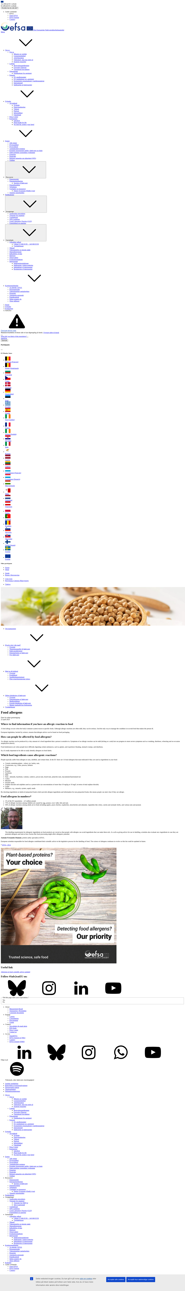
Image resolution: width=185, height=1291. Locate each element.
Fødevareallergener (15, 651)
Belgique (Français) (11, 362)
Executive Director (20, 67)
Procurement (13, 1020)
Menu (3, 32)
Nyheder (17, 105)
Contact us (13, 1032)
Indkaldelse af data (15, 254)
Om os (11, 52)
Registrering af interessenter (23, 269)
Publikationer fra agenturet (23, 73)
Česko (7, 381)
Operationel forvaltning (21, 69)
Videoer (16, 109)
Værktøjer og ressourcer (17, 189)
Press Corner (13, 117)
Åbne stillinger (14, 301)
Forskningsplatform (16, 259)
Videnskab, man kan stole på (23, 60)
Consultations (14, 1018)
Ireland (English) (10, 434)
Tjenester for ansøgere (16, 215)
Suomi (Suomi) (10, 545)
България (8, 375)
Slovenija (8, 532)
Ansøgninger (10, 211)
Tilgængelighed (10, 1089)
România (8, 526)
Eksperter (12, 293)
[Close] (2, 349)
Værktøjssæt (13, 217)
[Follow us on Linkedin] (81, 995)
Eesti (6, 400)
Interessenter (13, 261)
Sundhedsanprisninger (16, 677)
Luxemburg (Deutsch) (12, 479)
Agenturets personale (16, 295)
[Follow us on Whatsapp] (121, 1060)
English (7, 559)
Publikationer (9, 195)
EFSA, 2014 (6, 845)
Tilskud (11, 248)
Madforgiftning (14, 701)
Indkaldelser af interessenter (23, 267)
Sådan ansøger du (15, 299)
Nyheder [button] (8, 101)
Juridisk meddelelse (11, 1084)
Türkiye (7, 584)
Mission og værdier (20, 54)
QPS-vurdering (14, 219)
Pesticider (12, 156)
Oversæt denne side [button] (8, 331)
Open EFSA (13, 15)
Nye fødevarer (14, 655)
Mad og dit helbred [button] (11, 671)
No (4, 1002)
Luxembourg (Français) (13, 473)
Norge (7, 568)
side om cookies (86, 1279)
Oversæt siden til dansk (51, 332)
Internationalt (18, 83)
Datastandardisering (16, 181)
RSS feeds (12, 1028)
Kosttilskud (13, 675)
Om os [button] (7, 50)
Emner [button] (7, 141)
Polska (7, 513)
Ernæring (12, 154)
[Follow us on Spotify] (17, 1076)
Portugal (8, 519)
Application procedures (17, 214)
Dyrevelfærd (13, 147)
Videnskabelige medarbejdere (19, 291)
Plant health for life (20, 122)
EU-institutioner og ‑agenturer (24, 79)
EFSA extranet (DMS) (17, 1042)
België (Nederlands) (12, 368)
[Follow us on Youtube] (113, 995)
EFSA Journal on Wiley (17, 1038)
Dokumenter (13, 71)
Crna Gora (8, 579)
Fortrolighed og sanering (17, 223)
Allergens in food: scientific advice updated (15, 972)
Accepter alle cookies (116, 1279)
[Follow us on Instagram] (49, 995)
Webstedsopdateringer (12, 1091)
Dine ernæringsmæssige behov (19, 679)
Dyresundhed (14, 145)
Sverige (7, 552)
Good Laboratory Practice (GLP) (20, 221)
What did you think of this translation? (14, 336)
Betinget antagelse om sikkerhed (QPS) (22, 158)
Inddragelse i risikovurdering (23, 265)
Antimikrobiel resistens (17, 149)
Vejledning (13, 187)
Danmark (4, 340)
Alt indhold (13, 103)
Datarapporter (14, 179)
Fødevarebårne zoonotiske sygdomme (22, 152)
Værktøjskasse (19, 246)
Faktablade (17, 115)
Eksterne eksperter (20, 62)
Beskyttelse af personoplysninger (16, 1085)
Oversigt (12, 647)
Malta (7, 494)
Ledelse (12, 64)
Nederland (8, 500)
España (7, 413)
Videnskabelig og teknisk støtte (19, 250)
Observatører (13, 258)
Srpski (7, 573)
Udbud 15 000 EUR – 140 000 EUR (26, 244)
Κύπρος (7, 454)
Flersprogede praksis (12, 1087)
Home (7, 305)
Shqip (7, 569)
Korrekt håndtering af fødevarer (20, 703)
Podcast (16, 111)
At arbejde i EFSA (15, 288)
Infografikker (18, 113)
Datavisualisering (19, 107)
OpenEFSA (13, 1036)
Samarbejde (9, 240)
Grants (11, 1022)
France (7, 428)
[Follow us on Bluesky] (17, 995)
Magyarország (10, 486)
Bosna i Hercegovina (12, 575)
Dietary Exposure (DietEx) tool (24, 191)
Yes (4, 1000)
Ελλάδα (7, 407)
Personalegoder (14, 289)
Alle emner (13, 143)
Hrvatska (8, 441)
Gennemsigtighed (20, 56)
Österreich (8, 507)
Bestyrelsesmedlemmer (21, 66)
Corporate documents (16, 1013)
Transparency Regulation (17, 1011)
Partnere (12, 75)
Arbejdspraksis (19, 58)
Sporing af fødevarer (21, 183)
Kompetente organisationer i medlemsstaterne (29, 81)
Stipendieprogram (15, 252)
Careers (12, 1016)
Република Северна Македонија (17, 581)
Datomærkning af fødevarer (18, 653)
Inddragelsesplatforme (21, 263)
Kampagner (13, 119)
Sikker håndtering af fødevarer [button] (15, 695)
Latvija (7, 460)
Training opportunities (16, 193)
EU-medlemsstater (20, 77)
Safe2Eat (17, 121)
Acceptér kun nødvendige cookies (141, 1279)
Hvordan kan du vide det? (10, 8)
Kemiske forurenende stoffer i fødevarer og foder (26, 151)
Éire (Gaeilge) (10, 420)
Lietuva (7, 466)
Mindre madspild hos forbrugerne (20, 705)
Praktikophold (14, 297)
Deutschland (9, 394)
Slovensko (8, 539)
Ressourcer (9, 177)
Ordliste (12, 160)
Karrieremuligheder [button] (11, 286)
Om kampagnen (10, 629)
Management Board (16, 1009)
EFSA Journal (14, 17)
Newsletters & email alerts (18, 1026)
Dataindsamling (14, 185)
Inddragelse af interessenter (23, 85)
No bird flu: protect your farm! (24, 124)
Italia (6, 447)
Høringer (12, 256)
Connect (12, 19)
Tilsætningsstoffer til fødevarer (19, 649)
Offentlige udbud (15, 242)
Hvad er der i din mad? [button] (13, 645)
